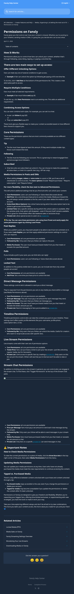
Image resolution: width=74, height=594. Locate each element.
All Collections (8, 22)
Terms (30, 585)
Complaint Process (40, 585)
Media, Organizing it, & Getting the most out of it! (51, 22)
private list (45, 216)
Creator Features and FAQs (24, 22)
